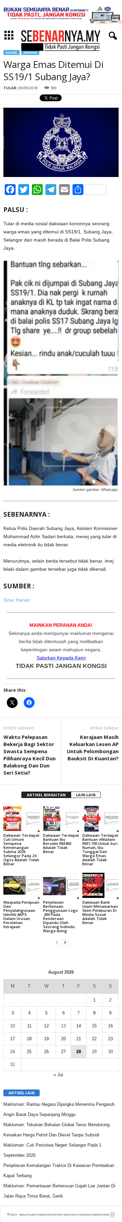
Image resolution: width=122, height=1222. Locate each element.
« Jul (58, 1074)
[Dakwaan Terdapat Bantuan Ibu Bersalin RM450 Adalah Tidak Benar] (61, 818)
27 (63, 1051)
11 (29, 1025)
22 (94, 1038)
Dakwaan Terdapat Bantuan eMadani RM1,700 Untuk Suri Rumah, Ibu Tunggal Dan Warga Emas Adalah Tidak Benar (100, 849)
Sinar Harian (16, 600)
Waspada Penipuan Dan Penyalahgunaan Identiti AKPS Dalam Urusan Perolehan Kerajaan (21, 914)
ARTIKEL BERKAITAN (46, 794)
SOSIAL (11, 52)
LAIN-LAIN (86, 794)
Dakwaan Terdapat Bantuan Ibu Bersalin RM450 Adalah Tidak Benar (61, 843)
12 (46, 1025)
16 (110, 1025)
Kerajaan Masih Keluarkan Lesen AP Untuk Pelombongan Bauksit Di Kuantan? (93, 747)
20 (63, 1038)
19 (46, 1038)
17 (12, 1038)
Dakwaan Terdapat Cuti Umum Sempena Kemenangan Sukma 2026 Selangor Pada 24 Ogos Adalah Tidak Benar (21, 849)
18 (29, 1038)
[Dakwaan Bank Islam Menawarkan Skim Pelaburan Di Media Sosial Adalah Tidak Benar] (100, 885)
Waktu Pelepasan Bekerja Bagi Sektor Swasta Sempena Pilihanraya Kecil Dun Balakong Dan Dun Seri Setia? (29, 754)
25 (29, 1051)
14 (78, 1025)
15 (94, 1025)
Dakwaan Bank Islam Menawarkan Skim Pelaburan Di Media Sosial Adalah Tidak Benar (100, 912)
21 (78, 1038)
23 (110, 1038)
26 (46, 1051)
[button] (111, 36)
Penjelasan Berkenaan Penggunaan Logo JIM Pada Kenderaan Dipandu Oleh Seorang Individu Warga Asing (60, 916)
